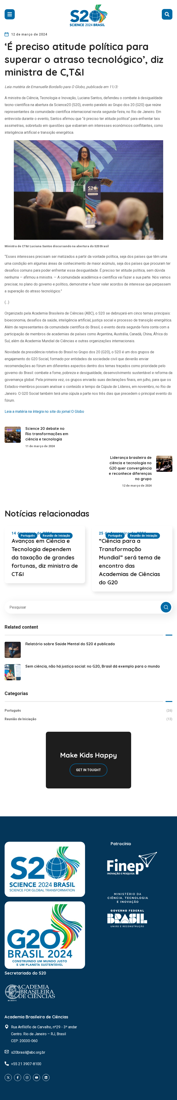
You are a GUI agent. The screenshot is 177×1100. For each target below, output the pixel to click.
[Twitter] (8, 1077)
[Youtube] (36, 1077)
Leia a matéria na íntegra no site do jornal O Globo (44, 411)
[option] (44, 559)
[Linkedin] (46, 1077)
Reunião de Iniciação (56, 535)
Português (28, 535)
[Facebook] (17, 1077)
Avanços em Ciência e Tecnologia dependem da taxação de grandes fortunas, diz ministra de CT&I (45, 557)
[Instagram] (27, 1077)
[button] (167, 14)
